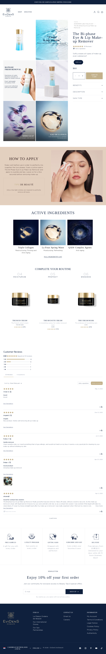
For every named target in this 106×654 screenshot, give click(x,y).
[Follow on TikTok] (102, 648)
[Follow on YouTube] (96, 648)
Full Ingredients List (53, 257)
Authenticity (92, 633)
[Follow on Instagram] (85, 648)
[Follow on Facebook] (80, 648)
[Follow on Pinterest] (91, 648)
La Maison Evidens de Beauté (40, 617)
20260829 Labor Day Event (83, 23)
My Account (92, 616)
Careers (67, 620)
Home (76, 21)
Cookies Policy (93, 626)
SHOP (20, 12)
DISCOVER (28, 12)
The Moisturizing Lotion (53, 321)
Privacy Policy (92, 630)
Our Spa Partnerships (38, 629)
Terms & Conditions (95, 620)
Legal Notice (92, 623)
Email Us (67, 616)
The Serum (86, 321)
